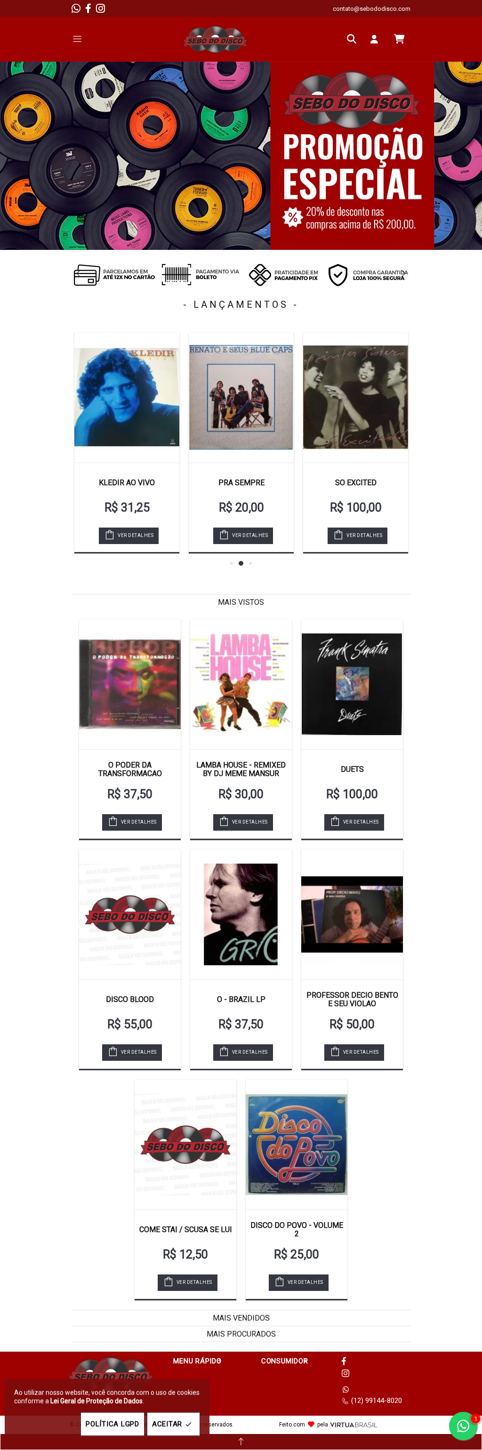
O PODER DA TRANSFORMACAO (130, 769)
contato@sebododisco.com (371, 8)
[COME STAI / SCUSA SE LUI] (185, 1145)
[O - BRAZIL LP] (241, 914)
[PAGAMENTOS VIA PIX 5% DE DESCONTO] (283, 275)
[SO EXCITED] (355, 398)
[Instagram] (100, 8)
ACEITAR (167, 1424)
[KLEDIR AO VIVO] (126, 398)
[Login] (376, 39)
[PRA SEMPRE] (241, 398)
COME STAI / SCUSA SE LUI (185, 1229)
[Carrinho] (399, 39)
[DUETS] (352, 684)
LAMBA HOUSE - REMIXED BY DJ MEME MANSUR (241, 769)
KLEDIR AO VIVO (127, 482)
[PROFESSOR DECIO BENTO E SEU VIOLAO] (352, 914)
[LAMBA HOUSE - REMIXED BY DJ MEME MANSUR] (241, 684)
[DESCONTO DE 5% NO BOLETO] (198, 275)
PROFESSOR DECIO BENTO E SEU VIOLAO (352, 999)
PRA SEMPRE (241, 482)
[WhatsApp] (76, 8)
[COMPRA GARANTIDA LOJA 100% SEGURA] (368, 275)
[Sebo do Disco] (215, 39)
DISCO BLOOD (130, 999)
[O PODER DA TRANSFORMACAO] (130, 684)
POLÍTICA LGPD (112, 1424)
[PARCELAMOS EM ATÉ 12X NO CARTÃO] (114, 275)
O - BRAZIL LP (241, 999)
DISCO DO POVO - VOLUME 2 (296, 1229)
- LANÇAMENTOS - (241, 304)
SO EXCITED (356, 482)
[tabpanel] (241, 156)
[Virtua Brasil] (353, 1424)
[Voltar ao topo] (241, 1442)
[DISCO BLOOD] (130, 914)
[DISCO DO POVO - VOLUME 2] (296, 1145)
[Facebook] (88, 8)
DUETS (352, 769)
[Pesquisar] (354, 39)
